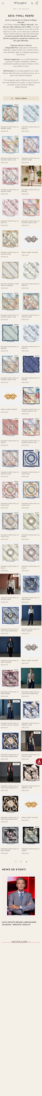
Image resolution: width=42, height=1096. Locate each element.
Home (14, 8)
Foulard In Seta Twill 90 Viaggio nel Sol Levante (10, 724)
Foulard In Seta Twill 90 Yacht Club (30, 473)
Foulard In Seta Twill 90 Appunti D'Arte (10, 127)
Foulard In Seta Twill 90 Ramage (30, 190)
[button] (3, 3)
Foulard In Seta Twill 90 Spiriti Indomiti (30, 630)
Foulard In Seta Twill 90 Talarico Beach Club (10, 159)
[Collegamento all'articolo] (21, 905)
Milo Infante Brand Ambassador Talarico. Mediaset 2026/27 (19, 923)
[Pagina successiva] (26, 861)
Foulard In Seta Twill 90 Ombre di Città (30, 724)
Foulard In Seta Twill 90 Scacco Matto (10, 598)
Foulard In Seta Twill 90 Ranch (10, 441)
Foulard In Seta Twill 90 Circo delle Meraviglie (10, 630)
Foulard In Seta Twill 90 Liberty (30, 849)
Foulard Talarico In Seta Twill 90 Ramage (10, 284)
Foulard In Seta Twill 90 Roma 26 (30, 127)
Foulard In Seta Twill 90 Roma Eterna (30, 598)
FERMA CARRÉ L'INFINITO (30, 252)
